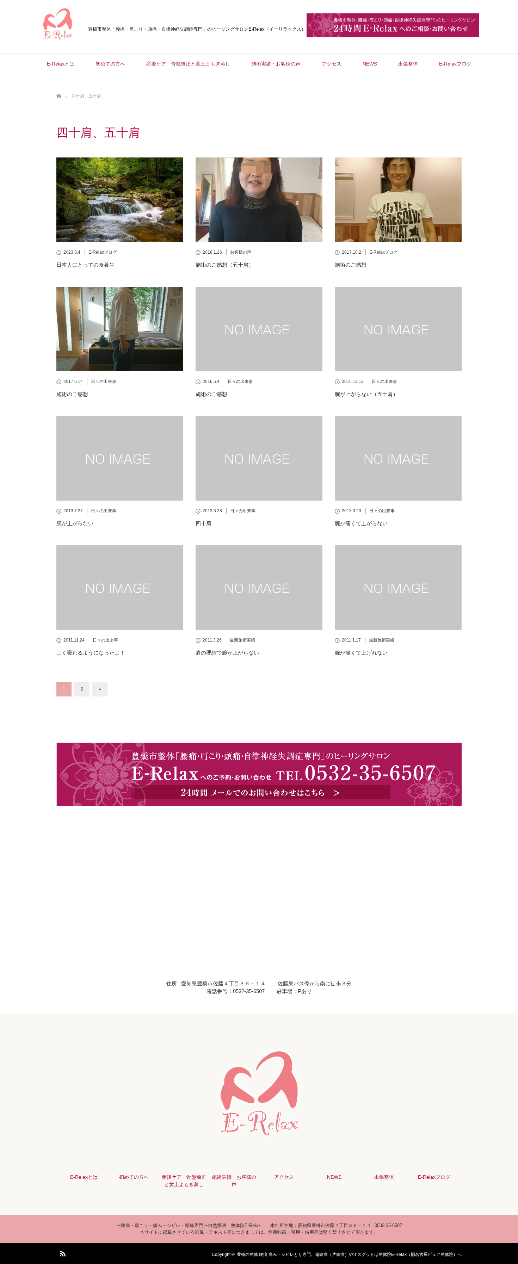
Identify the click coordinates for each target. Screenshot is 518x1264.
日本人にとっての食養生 (85, 265)
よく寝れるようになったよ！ (90, 653)
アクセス (331, 64)
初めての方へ (110, 64)
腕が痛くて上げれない (361, 653)
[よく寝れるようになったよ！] (119, 587)
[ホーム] (58, 87)
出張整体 (408, 64)
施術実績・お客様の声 (276, 64)
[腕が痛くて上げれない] (398, 587)
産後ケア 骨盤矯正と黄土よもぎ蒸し (188, 64)
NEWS (370, 64)
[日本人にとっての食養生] (119, 199)
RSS (61, 1252)
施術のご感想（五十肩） (225, 265)
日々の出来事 (103, 381)
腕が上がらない (74, 523)
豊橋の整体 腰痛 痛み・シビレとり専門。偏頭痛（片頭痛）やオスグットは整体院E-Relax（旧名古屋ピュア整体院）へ (349, 1254)
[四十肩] (259, 458)
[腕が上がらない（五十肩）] (398, 329)
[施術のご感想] (398, 199)
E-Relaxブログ (455, 64)
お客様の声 (240, 252)
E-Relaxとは (60, 64)
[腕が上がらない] (119, 458)
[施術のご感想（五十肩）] (259, 199)
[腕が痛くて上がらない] (398, 458)
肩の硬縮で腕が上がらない (227, 653)
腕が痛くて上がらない (361, 523)
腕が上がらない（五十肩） (366, 394)
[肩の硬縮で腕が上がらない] (259, 587)
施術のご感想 (350, 265)
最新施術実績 (242, 640)
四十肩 (203, 523)
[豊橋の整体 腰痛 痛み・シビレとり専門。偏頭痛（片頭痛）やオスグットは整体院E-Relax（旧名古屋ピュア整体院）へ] (58, 42)
